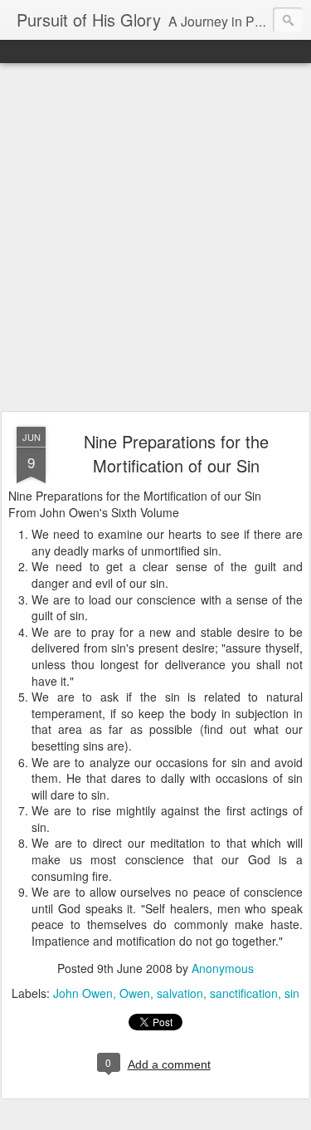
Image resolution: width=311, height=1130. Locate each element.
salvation (180, 993)
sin (291, 993)
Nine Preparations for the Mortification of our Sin (176, 453)
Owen (134, 993)
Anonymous (223, 968)
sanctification (244, 993)
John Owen (83, 993)
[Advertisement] (155, 238)
